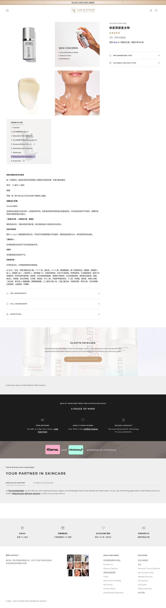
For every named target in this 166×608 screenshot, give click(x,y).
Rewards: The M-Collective (149, 568)
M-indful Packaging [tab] (44, 483)
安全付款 (141, 593)
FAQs (105, 576)
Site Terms (107, 585)
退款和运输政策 (109, 572)
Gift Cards (142, 585)
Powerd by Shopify (38, 601)
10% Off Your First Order (83, 2)
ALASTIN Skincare (118, 23)
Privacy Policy (109, 589)
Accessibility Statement (113, 593)
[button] (114, 33)
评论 (139, 564)
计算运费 (122, 37)
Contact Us (108, 564)
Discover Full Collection (83, 359)
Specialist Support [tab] (15, 483)
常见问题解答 (143, 560)
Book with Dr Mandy (112, 580)
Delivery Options (110, 568)
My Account (143, 580)
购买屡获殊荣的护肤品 (111, 560)
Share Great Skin (145, 589)
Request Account (145, 576)
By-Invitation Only (145, 572)
